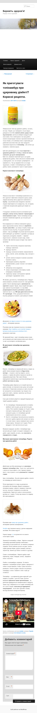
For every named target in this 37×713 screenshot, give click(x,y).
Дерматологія (18, 64)
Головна (5, 60)
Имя (9, 677)
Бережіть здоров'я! (14, 11)
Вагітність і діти (21, 68)
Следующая (30, 74)
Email (9, 686)
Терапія (31, 631)
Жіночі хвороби (7, 64)
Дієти (23, 60)
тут (13, 534)
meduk (24, 100)
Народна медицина (8, 68)
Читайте (5, 528)
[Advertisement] (18, 44)
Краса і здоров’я (15, 60)
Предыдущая (7, 74)
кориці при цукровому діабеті (20, 522)
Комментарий (10, 653)
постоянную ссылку (20, 633)
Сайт (7, 696)
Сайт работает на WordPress (18, 709)
